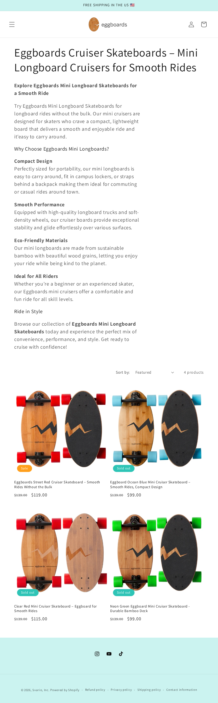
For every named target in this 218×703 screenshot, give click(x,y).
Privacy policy (121, 690)
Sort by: (122, 372)
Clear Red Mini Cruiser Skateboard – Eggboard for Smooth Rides (55, 608)
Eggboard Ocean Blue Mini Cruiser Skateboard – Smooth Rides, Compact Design (150, 484)
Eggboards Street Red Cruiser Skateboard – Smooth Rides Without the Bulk (57, 484)
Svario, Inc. (40, 690)
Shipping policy (149, 690)
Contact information (181, 690)
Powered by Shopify (64, 690)
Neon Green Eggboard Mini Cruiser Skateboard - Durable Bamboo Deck (150, 608)
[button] (12, 24)
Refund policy (95, 690)
